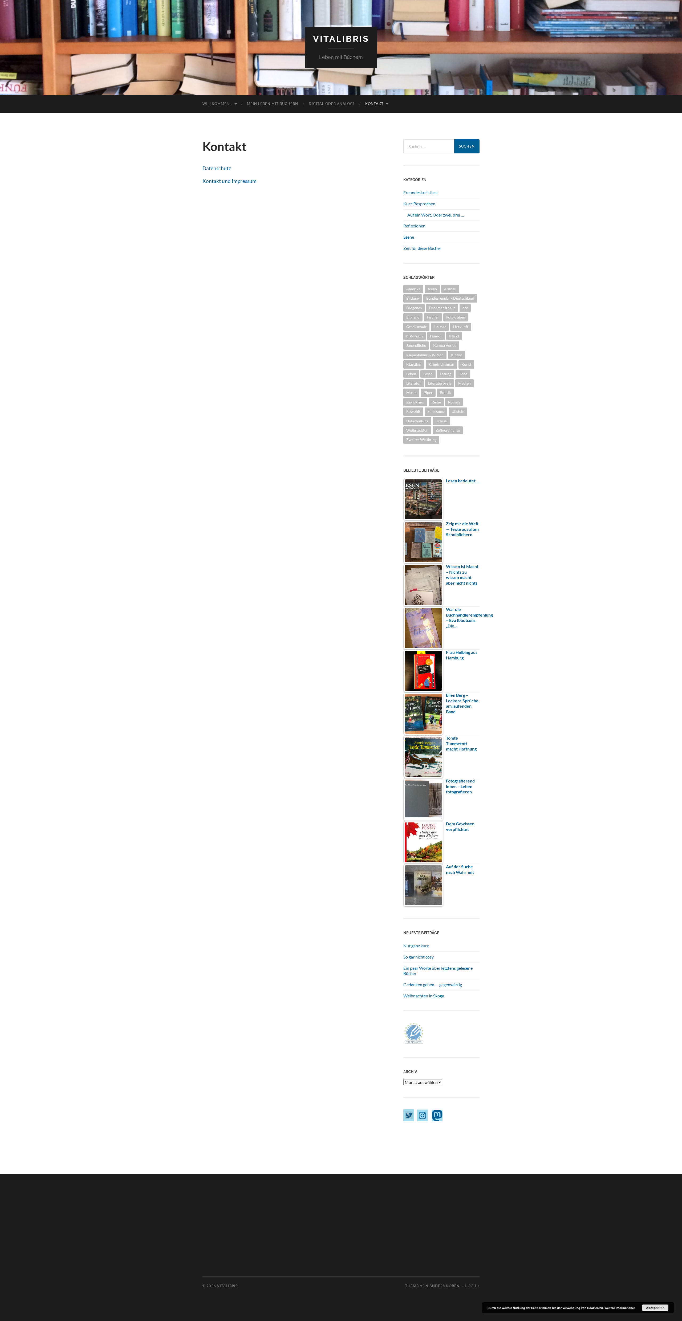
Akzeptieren (655, 1307)
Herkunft (460, 326)
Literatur (413, 383)
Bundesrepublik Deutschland (450, 298)
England (413, 317)
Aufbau (450, 289)
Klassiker (413, 364)
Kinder (456, 355)
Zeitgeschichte (448, 430)
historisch (414, 336)
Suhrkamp (436, 411)
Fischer (433, 317)
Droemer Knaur (442, 307)
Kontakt (374, 103)
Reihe (436, 402)
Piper (428, 392)
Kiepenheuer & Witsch (425, 355)
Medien (464, 383)
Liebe (462, 374)
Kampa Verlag (444, 345)
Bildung (412, 298)
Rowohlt (413, 411)
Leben (411, 374)
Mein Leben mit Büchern (272, 103)
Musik (411, 392)
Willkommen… (217, 103)
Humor (436, 336)
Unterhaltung (417, 421)
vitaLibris (341, 39)
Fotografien (455, 317)
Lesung (445, 374)
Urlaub (441, 421)
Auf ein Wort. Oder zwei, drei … (435, 214)
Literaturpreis (439, 383)
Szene (408, 236)
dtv (465, 307)
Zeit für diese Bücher (422, 248)
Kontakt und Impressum (229, 181)
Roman (454, 402)
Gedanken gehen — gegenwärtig (432, 984)
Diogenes (414, 307)
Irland (454, 336)
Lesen (428, 374)
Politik (445, 392)
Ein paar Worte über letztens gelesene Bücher (438, 970)
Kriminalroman (441, 364)
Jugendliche (416, 345)
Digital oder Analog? (332, 103)
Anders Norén (444, 1286)
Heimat (440, 326)
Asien (432, 289)
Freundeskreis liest (420, 192)
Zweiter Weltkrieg (421, 439)
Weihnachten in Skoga (423, 995)
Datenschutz (216, 168)
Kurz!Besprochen (419, 203)
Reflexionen (414, 225)
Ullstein (458, 411)
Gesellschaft (416, 326)
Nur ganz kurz (416, 945)
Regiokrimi (415, 402)
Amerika (413, 289)
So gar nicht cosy (418, 956)
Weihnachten (417, 430)
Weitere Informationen (620, 1308)
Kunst (466, 364)
